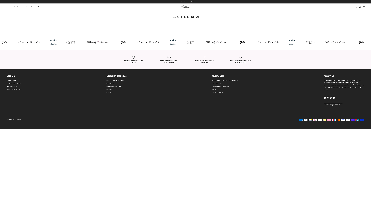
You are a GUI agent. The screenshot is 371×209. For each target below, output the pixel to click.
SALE (39, 7)
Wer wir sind (11, 80)
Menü (8, 7)
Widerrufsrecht (217, 92)
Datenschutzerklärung (220, 86)
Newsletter (110, 83)
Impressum (216, 83)
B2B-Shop (110, 92)
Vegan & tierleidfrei (13, 89)
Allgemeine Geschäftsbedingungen (225, 80)
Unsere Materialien (14, 83)
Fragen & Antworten (113, 86)
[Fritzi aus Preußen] (185, 7)
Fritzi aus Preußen (16, 119)
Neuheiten (18, 7)
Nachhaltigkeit (12, 86)
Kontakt (109, 89)
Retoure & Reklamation (115, 80)
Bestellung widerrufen (333, 105)
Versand (215, 89)
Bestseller (29, 7)
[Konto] (355, 7)
